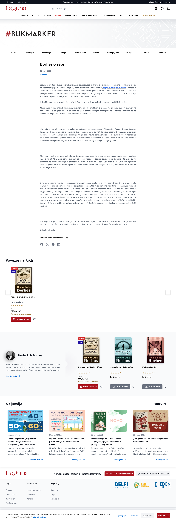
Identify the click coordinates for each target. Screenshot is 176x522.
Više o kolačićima (39, 517)
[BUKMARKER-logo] (31, 34)
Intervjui (43, 75)
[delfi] (121, 485)
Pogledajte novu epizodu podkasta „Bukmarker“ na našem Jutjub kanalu (88, 2)
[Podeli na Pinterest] (53, 244)
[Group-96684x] (162, 485)
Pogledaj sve (160, 404)
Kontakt (167, 2)
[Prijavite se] (156, 9)
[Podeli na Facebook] (41, 244)
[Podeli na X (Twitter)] (47, 244)
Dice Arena (22, 2)
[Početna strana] (17, 8)
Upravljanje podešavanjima (127, 516)
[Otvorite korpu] (168, 9)
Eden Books (10, 2)
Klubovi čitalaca (155, 2)
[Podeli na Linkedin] (58, 244)
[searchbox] (88, 8)
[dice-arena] (141, 485)
